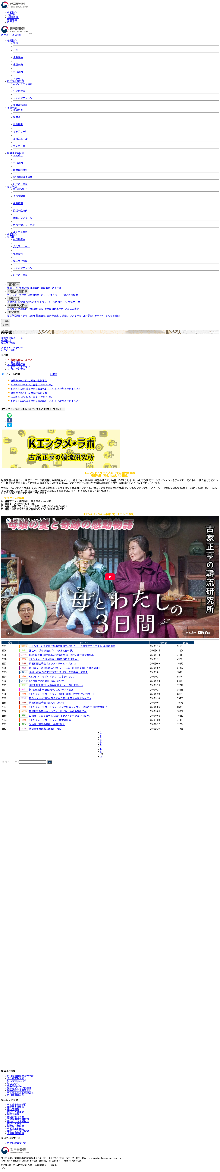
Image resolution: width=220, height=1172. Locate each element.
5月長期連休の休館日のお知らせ (46, 681)
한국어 (26, 35)
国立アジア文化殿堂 (18, 1131)
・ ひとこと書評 (16, 369)
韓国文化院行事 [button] (15, 81)
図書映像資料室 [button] (15, 153)
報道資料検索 (20, 105)
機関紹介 (13, 284)
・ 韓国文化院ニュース (19, 359)
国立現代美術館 (15, 1126)
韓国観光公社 (14, 1085)
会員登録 (12, 20)
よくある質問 (20, 232)
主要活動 (18, 57)
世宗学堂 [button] (12, 186)
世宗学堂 (13, 312)
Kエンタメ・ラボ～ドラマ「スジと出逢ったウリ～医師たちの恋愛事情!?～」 (70, 707)
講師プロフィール (22, 218)
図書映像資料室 (17, 305)
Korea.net (12, 1083)
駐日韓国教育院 (15, 1095)
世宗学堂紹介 (20, 189)
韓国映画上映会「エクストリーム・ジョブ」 (53, 663)
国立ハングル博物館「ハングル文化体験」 (52, 650)
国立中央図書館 (15, 1112)
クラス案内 (19, 196)
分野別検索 (19, 91)
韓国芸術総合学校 (16, 1104)
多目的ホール (20, 139)
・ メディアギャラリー (19, 367)
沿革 (15, 50)
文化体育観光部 (15, 1078)
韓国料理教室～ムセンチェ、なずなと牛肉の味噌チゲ (58, 711)
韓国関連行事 (20, 261)
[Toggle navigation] (30, 33)
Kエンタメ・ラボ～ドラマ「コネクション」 (52, 676)
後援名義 (18, 110)
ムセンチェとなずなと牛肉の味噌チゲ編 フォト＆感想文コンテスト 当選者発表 (72, 646)
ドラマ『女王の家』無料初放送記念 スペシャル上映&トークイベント (45, 388)
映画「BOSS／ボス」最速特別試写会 (29, 380)
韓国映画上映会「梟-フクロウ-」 (47, 702)
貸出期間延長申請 (22, 177)
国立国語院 (13, 1109)
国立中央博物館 (15, 1107)
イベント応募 (13, 374)
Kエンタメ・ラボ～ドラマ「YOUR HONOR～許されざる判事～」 (62, 694)
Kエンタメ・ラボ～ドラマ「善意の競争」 (51, 720)
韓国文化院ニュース (12, 338)
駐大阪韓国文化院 (16, 1081)
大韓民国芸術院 (15, 1133)
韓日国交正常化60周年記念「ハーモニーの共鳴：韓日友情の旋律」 (65, 668)
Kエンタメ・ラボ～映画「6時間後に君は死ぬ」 (54, 659)
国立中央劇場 (14, 1124)
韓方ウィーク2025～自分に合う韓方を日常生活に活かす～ (60, 698)
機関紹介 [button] (12, 40)
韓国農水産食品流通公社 (20, 1092)
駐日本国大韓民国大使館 (20, 1076)
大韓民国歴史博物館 (18, 1119)
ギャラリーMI (20, 131)
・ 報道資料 (13, 362)
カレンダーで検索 (22, 83)
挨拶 (15, 43)
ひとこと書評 (20, 184)
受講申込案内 (20, 210)
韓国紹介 (12, 12)
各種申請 (13, 298)
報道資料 (13, 17)
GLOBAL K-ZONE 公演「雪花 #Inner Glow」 (32, 384)
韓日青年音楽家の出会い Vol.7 (46, 729)
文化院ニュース (21, 246)
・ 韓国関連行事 (16, 364)
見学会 (16, 117)
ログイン (12, 22)
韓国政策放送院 (15, 1128)
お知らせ (18, 155)
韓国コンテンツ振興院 (19, 1088)
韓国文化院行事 (17, 291)
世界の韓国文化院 (16, 1143)
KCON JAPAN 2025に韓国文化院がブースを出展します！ (58, 672)
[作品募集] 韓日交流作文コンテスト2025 (51, 689)
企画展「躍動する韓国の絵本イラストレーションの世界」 (60, 715)
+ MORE (53, 374)
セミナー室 (19, 146)
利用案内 (18, 71)
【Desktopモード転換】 (46, 1165)
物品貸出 (18, 124)
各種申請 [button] (12, 107)
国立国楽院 (13, 1114)
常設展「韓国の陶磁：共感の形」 (47, 724)
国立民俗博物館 (15, 1116)
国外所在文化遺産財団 (19, 1090)
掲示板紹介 (19, 239)
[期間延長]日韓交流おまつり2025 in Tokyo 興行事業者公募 (61, 655)
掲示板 (12, 15)
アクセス (18, 79)
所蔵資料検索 (20, 170)
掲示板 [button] (10, 237)
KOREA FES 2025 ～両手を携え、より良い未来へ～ (56, 685)
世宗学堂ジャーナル (24, 225)
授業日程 (18, 203)
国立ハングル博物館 (18, 1121)
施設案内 (18, 64)
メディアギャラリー (24, 98)
